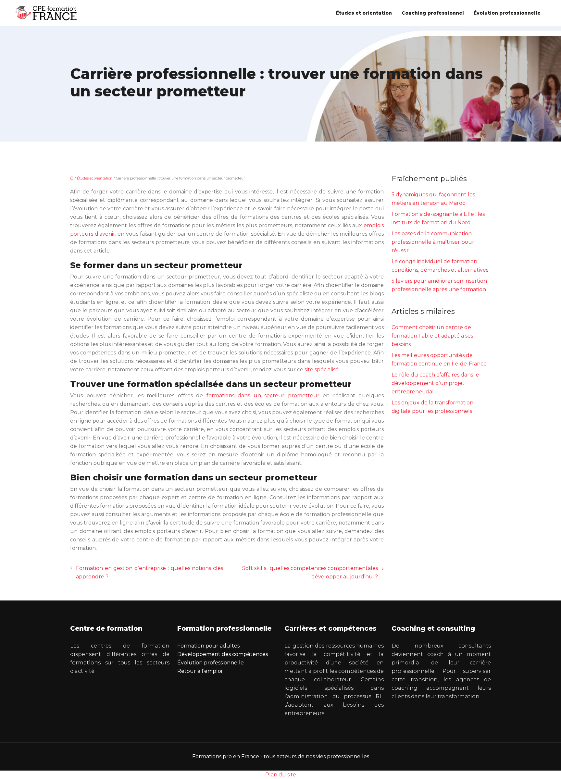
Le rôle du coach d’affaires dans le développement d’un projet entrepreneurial (435, 383)
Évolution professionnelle (507, 13)
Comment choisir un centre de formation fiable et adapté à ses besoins (432, 335)
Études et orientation (364, 13)
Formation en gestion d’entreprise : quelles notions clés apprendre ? (149, 572)
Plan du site (280, 775)
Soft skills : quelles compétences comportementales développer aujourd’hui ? (310, 572)
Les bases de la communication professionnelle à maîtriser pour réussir (433, 241)
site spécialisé (322, 369)
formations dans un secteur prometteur (262, 395)
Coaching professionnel (433, 13)
